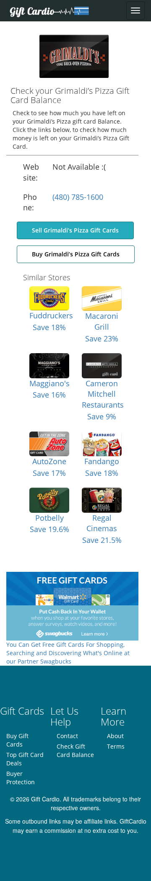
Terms (116, 746)
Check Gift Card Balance (75, 750)
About (115, 736)
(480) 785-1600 (77, 197)
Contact (67, 736)
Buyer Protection (20, 778)
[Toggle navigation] (135, 10)
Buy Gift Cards (17, 740)
